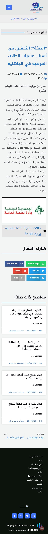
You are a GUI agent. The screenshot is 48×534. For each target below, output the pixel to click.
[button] (36, 264)
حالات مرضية (32, 228)
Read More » (36, 324)
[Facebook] (14, 515)
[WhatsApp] (33, 515)
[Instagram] (20, 515)
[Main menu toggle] (9, 7)
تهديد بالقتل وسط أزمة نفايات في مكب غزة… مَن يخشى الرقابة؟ (26, 313)
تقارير (40, 472)
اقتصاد (39, 483)
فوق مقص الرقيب (34, 479)
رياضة (39, 491)
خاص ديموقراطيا (35, 468)
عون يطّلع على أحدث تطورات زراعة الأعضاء (24, 376)
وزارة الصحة (33, 234)
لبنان (40, 460)
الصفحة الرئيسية (35, 456)
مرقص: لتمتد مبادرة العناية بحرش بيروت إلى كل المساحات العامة (25, 346)
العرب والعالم (36, 464)
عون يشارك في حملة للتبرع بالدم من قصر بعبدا (25, 405)
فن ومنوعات (37, 487)
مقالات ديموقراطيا (34, 476)
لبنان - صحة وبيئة (36, 32)
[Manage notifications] (42, 528)
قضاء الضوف (13, 228)
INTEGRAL (34, 530)
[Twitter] (27, 515)
